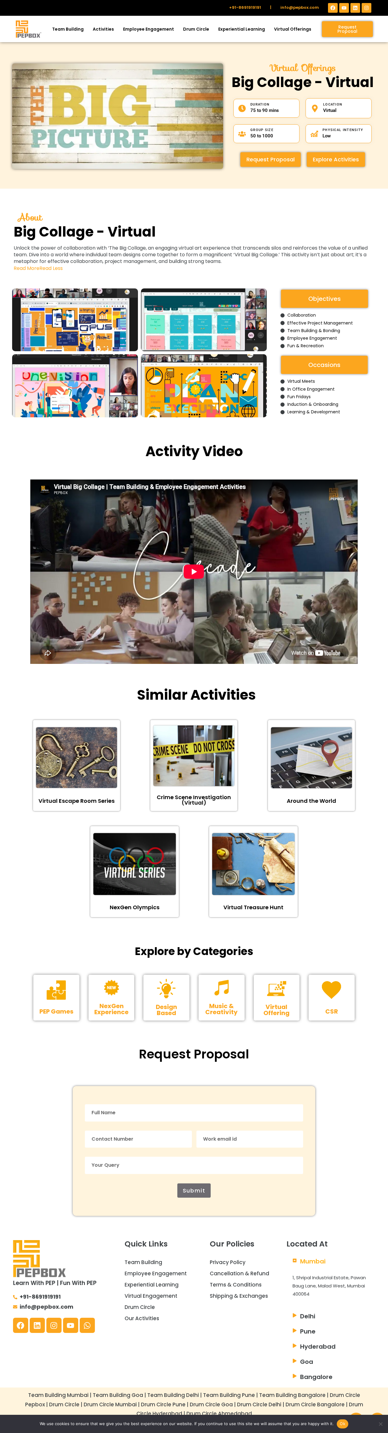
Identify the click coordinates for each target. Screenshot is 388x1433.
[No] (380, 1424)
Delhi (307, 1316)
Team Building (68, 29)
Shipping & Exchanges (239, 1296)
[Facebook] (333, 8)
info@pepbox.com (299, 7)
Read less (51, 268)
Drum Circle (196, 29)
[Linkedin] (355, 8)
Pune (308, 1331)
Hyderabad (318, 1346)
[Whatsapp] (87, 1325)
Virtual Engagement (151, 1296)
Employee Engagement (148, 29)
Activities (103, 29)
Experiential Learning (241, 29)
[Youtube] (344, 8)
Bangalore (316, 1377)
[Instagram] (366, 8)
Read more (26, 268)
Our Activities (142, 1318)
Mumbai (313, 1261)
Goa (306, 1361)
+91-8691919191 (245, 7)
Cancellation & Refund (239, 1273)
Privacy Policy (228, 1262)
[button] (330, 1261)
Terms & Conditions (236, 1284)
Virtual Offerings (292, 29)
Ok (342, 1423)
